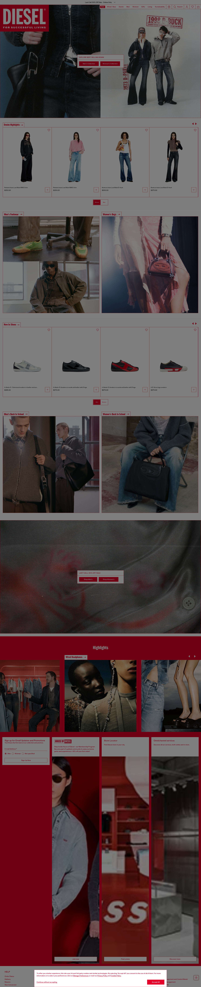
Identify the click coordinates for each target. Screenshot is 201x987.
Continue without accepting (47, 982)
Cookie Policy (116, 976)
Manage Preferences (81, 976)
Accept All (156, 982)
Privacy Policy (102, 976)
